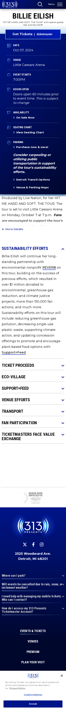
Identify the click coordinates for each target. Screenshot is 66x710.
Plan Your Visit (33, 662)
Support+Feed (14, 352)
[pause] (62, 492)
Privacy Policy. (18, 688)
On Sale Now (25, 117)
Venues (33, 641)
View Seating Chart (30, 132)
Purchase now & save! (32, 147)
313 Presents (10, 4)
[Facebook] (33, 544)
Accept (33, 704)
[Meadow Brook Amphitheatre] (33, 498)
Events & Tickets (33, 631)
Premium (33, 652)
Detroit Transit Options (33, 179)
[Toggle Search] (41, 5)
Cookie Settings (33, 694)
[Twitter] (25, 544)
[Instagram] (41, 544)
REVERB (49, 267)
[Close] (62, 676)
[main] (33, 244)
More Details (14, 229)
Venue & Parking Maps (32, 187)
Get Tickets (22, 34)
